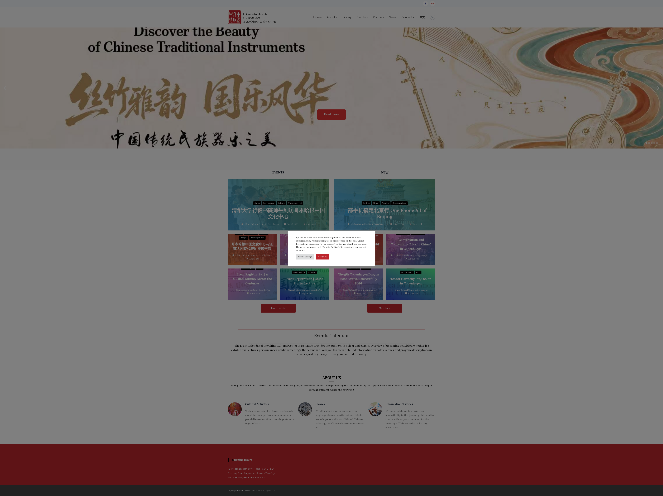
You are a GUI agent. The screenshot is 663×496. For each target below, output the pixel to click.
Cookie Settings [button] (305, 257)
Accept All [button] (322, 257)
